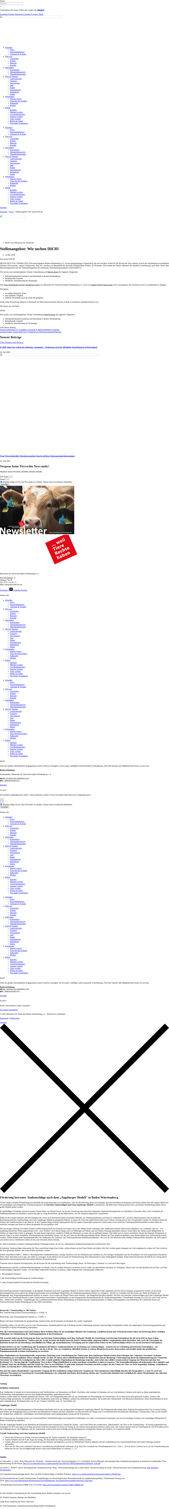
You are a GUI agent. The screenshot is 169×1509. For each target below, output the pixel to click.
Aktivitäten (9, 68)
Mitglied (40, 10)
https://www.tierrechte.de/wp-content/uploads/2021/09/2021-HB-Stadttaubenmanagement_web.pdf (61, 1463)
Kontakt (13, 65)
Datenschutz (15, 1018)
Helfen (7, 108)
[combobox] (11, 3)
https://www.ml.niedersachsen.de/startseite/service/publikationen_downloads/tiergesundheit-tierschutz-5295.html (48, 1481)
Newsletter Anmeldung (19, 123)
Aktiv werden (15, 119)
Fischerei (13, 81)
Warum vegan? (16, 99)
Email (2, 479)
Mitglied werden (16, 112)
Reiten (12, 94)
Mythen (13, 105)
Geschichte (14, 59)
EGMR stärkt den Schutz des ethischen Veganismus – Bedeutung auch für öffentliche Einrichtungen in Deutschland (48, 347)
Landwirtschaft (16, 79)
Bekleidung (14, 92)
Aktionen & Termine (18, 54)
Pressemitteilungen (17, 52)
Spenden (13, 110)
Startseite (3, 212)
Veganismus (9, 97)
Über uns (8, 56)
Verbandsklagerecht (17, 72)
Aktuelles (8, 47)
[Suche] (1, 6)
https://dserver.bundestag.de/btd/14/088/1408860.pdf (62, 1485)
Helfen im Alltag (16, 121)
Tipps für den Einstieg (18, 101)
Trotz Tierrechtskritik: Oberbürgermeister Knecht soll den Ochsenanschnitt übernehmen (37, 456)
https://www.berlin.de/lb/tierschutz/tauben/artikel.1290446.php (96, 1474)
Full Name (4, 477)
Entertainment (15, 90)
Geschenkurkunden (17, 114)
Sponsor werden (16, 117)
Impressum (4, 1018)
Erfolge (13, 61)
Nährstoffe (14, 103)
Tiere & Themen (11, 76)
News (12, 50)
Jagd (11, 85)
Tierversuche (15, 83)
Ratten (12, 88)
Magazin (13, 63)
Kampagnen (14, 70)
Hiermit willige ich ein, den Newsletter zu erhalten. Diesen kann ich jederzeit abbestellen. (37, 482)
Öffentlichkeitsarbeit (18, 74)
